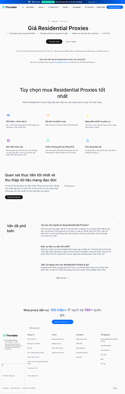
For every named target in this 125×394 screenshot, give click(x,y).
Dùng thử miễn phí (115, 7)
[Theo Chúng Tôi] (30, 379)
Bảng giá (54, 21)
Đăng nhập (101, 7)
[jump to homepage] (9, 7)
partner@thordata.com (61, 62)
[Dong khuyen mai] (122, 2)
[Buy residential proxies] (13, 378)
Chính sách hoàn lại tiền (28, 388)
